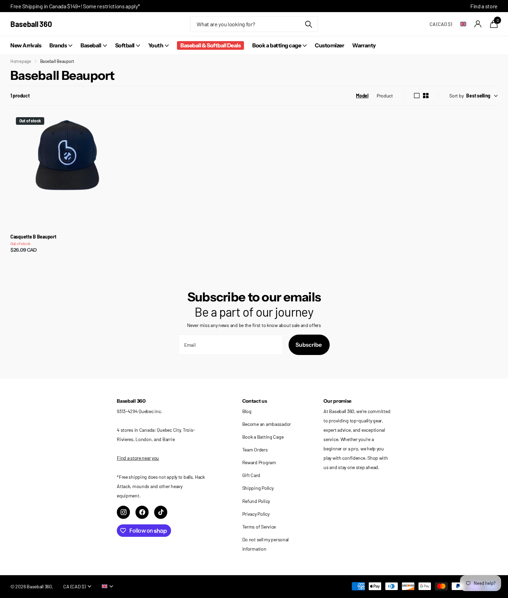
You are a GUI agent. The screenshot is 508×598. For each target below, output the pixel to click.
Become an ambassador (266, 424)
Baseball (91, 45)
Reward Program (259, 462)
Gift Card (251, 475)
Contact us (254, 401)
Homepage (20, 61)
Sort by (456, 96)
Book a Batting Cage (263, 437)
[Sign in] (478, 24)
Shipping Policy (258, 488)
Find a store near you (138, 458)
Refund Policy (256, 501)
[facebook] (142, 512)
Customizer (329, 45)
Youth (155, 45)
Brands (58, 45)
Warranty (364, 45)
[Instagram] (123, 512)
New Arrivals (25, 45)
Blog (247, 411)
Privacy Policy (256, 514)
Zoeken (308, 24)
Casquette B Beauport (33, 237)
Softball (124, 45)
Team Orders (255, 449)
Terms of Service (259, 527)
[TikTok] (160, 512)
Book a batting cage (276, 45)
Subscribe (309, 344)
